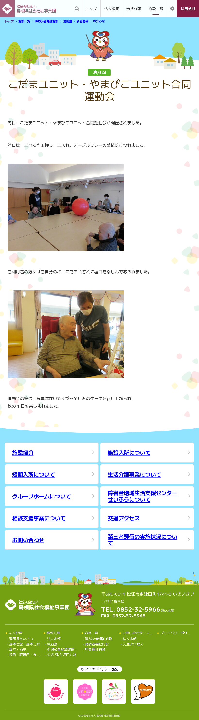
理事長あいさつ (21, 638)
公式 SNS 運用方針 (61, 654)
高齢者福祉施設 (97, 644)
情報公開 (133, 8)
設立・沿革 (17, 649)
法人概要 (111, 8)
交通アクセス (133, 644)
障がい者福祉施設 (46, 21)
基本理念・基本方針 (24, 644)
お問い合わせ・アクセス (141, 632)
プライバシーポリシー (177, 632)
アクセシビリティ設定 (101, 669)
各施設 (52, 644)
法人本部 (54, 638)
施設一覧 (156, 8)
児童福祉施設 (95, 649)
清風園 (67, 21)
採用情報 (188, 8)
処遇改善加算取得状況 (62, 649)
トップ (91, 8)
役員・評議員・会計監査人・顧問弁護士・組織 (25, 654)
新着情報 (82, 21)
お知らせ (99, 21)
